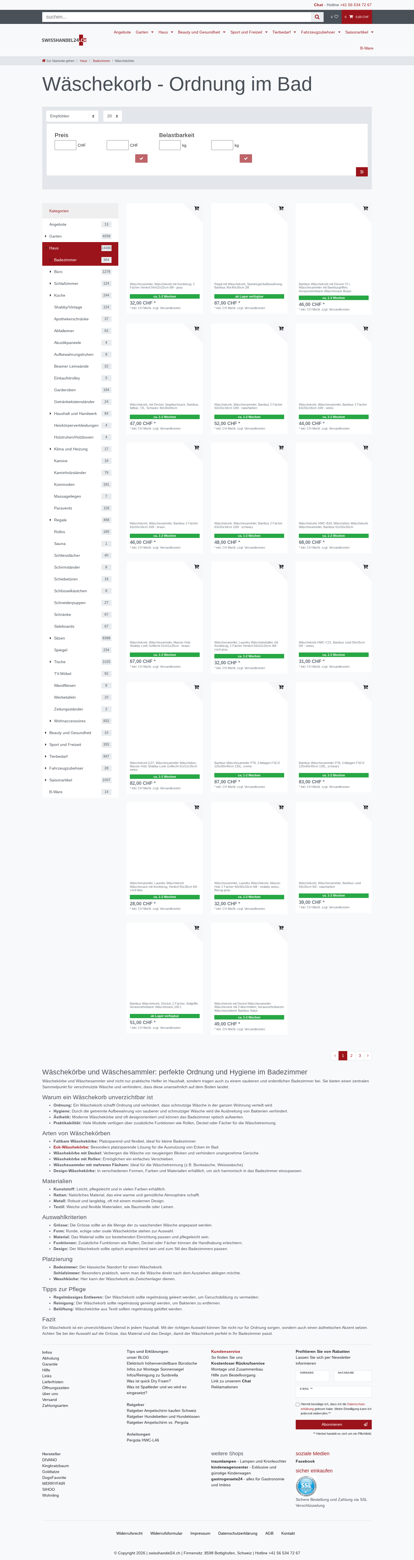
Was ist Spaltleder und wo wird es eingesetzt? (156, 1390)
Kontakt (288, 1533)
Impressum (200, 1533)
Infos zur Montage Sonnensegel (155, 1369)
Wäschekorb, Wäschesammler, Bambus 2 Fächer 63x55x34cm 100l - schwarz (248, 525)
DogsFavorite (54, 1477)
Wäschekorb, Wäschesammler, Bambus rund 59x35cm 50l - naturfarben (330, 884)
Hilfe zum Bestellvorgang (233, 1375)
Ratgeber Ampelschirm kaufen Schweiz (161, 1410)
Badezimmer (101, 60)
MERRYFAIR (53, 1483)
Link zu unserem (231, 1381)
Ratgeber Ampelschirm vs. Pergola (157, 1422)
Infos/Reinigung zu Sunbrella (152, 1375)
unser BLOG (138, 1357)
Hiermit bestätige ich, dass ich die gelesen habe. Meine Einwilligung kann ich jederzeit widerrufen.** (336, 1408)
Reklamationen (224, 1387)
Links (47, 1376)
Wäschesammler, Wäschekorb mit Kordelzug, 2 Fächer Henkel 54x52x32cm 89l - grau (162, 285)
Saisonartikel (357, 32)
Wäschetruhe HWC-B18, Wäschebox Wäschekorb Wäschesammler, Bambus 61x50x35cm (333, 525)
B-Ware (366, 48)
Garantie (50, 1364)
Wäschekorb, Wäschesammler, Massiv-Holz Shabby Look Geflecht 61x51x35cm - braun (160, 644)
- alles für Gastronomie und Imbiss (247, 1482)
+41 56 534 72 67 (356, 5)
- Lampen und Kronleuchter (248, 1461)
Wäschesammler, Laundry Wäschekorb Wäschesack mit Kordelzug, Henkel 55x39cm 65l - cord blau (164, 886)
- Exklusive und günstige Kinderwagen (243, 1470)
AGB (269, 1533)
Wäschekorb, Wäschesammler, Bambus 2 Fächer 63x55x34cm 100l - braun (164, 525)
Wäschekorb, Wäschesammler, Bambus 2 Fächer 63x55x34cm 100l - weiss (333, 406)
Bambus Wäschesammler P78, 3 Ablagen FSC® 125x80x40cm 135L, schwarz (331, 764)
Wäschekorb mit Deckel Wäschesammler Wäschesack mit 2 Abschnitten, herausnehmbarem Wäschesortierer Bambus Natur (249, 1007)
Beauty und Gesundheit (199, 32)
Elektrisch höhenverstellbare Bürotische (162, 1363)
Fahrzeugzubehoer (318, 32)
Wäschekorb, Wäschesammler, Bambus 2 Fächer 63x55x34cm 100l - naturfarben (248, 406)
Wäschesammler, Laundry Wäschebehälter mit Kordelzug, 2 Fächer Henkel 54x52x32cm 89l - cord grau (246, 646)
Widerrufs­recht (129, 1533)
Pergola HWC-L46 (143, 1440)
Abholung (50, 1358)
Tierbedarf (282, 32)
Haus (164, 32)
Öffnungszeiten (55, 1387)
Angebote (122, 32)
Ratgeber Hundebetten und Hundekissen (163, 1416)
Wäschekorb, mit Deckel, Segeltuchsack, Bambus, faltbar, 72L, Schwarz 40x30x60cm (164, 406)
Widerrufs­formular (166, 1533)
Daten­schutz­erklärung (237, 1533)
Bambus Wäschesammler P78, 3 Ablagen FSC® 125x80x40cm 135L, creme (247, 764)
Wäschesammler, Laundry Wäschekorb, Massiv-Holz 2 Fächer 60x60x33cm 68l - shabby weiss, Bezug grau (247, 886)
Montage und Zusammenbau (237, 1369)
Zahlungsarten (55, 1405)
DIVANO (49, 1460)
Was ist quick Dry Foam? (149, 1381)
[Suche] (317, 17)
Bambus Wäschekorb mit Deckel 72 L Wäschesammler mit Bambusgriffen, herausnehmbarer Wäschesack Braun (325, 287)
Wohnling (50, 1495)
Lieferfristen (52, 1382)
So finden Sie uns (226, 1357)
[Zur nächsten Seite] (368, 1056)
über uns (50, 1393)
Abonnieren (332, 1424)
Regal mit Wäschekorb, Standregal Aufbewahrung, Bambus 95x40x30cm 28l (248, 285)
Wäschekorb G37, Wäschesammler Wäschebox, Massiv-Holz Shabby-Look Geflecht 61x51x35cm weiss (163, 766)
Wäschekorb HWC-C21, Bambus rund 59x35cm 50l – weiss (332, 644)
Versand (49, 1399)
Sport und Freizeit (246, 32)
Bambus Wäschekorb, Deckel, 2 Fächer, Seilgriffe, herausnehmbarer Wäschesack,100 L (164, 1005)
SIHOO (48, 1489)
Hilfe (46, 1370)
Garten (142, 32)
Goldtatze (50, 1471)
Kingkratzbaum (55, 1465)
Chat (318, 5)
